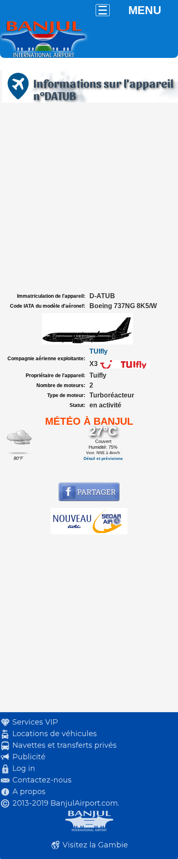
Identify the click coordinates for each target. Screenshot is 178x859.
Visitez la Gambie (95, 844)
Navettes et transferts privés (64, 745)
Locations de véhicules (54, 733)
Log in (23, 768)
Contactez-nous (42, 780)
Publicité (29, 756)
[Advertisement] (89, 198)
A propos (29, 791)
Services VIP (35, 722)
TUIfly (98, 351)
